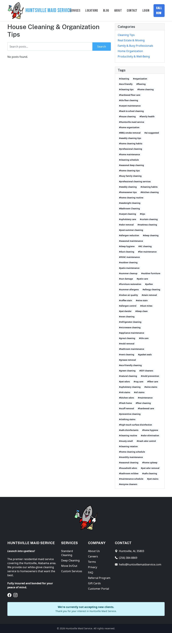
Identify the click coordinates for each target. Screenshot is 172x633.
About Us (94, 551)
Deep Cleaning (70, 560)
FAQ (90, 572)
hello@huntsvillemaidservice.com (140, 564)
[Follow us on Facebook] (9, 595)
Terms (92, 562)
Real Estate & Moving (131, 40)
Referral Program (99, 578)
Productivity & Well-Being (134, 56)
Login (145, 11)
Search (101, 46)
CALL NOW (159, 10)
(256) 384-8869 (128, 558)
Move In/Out (69, 566)
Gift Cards (94, 583)
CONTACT (132, 11)
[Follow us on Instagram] (15, 595)
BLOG (106, 11)
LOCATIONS (91, 11)
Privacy (92, 567)
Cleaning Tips (126, 35)
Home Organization (130, 51)
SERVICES (75, 11)
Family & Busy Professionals (135, 46)
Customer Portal (98, 588)
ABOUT (118, 11)
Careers (93, 556)
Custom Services (71, 571)
